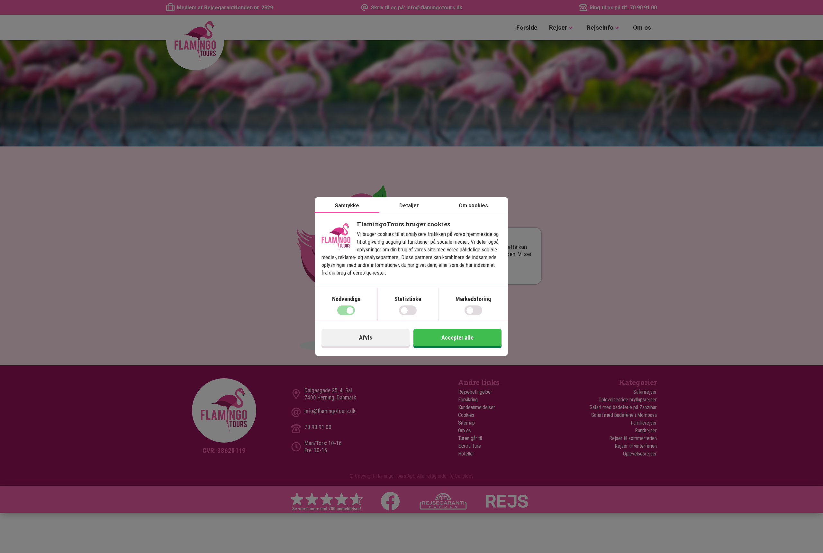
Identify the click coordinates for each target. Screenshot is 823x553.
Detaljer (409, 205)
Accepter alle (457, 337)
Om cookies (473, 205)
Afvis (365, 337)
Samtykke (347, 205)
